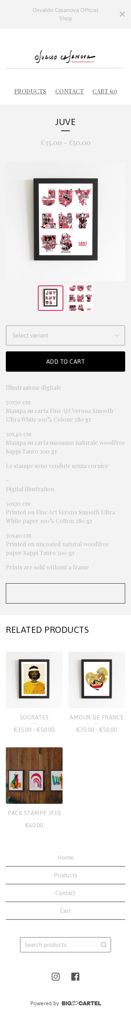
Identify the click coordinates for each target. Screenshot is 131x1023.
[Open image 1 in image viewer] (65, 221)
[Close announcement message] (122, 14)
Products (30, 91)
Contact (69, 91)
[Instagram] (56, 977)
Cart (65, 910)
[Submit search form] (103, 944)
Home (65, 857)
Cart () (104, 91)
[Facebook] (75, 977)
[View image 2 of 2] (80, 298)
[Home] (65, 54)
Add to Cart (65, 361)
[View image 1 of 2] (50, 298)
